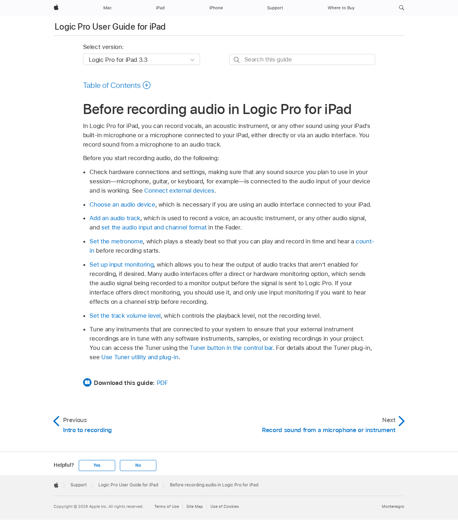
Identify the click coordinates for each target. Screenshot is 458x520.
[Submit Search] (237, 60)
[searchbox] (302, 59)
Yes (97, 465)
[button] (401, 8)
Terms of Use (166, 506)
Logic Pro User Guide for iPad (110, 26)
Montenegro (393, 506)
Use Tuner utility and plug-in (140, 357)
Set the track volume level (125, 315)
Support (78, 484)
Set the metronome (116, 241)
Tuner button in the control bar (231, 347)
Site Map (194, 506)
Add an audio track (114, 218)
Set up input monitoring (121, 264)
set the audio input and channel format (153, 227)
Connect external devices (179, 190)
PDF (162, 382)
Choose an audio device (122, 204)
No (138, 465)
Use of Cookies (224, 506)
